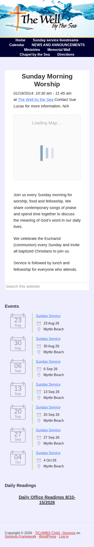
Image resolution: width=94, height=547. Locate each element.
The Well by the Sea (41, 18)
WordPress (47, 536)
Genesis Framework (20, 536)
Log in (64, 536)
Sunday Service (48, 316)
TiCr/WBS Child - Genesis (55, 533)
